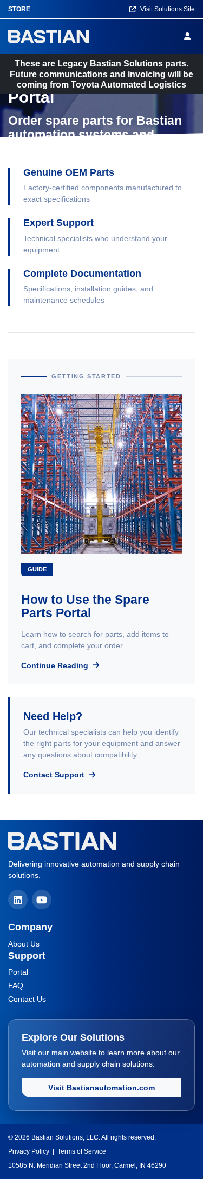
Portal (18, 972)
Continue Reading (55, 665)
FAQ (15, 985)
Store (19, 9)
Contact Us (27, 999)
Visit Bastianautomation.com (101, 1087)
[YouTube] (41, 899)
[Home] (48, 36)
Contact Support (55, 774)
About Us (24, 944)
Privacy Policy (28, 1151)
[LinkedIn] (18, 899)
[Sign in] (189, 36)
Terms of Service (81, 1151)
